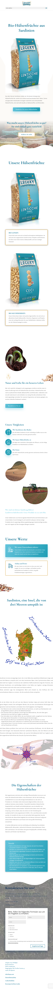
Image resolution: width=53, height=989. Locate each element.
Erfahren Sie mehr (26, 134)
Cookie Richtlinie (9, 980)
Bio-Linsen (12, 928)
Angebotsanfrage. (37, 946)
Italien (11, 934)
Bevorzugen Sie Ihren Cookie (12, 984)
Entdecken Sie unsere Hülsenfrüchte (26, 109)
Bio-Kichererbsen (14, 929)
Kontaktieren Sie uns (14, 406)
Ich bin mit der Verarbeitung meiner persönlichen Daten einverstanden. (25, 942)
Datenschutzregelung (13, 943)
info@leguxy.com (9, 974)
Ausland (12, 936)
